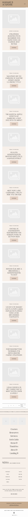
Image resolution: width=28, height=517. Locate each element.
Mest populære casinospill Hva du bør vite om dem (14, 193)
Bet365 (11, 31)
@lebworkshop (14, 505)
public (11, 73)
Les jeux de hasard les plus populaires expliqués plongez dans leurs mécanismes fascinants (14, 312)
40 (19, 405)
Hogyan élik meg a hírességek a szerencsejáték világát (14, 272)
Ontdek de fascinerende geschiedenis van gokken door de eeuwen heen (14, 233)
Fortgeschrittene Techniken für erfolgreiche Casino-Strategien (14, 352)
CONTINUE (14, 47)
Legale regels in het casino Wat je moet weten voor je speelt (14, 390)
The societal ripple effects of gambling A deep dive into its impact (14, 117)
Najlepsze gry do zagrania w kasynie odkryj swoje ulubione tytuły (14, 79)
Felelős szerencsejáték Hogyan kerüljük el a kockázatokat (14, 155)
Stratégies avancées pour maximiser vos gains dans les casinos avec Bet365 (14, 39)
